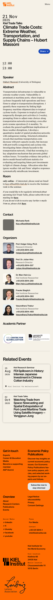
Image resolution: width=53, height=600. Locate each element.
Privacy (31, 502)
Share (43, 51)
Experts (6, 455)
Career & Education (12, 458)
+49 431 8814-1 (36, 530)
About (6, 501)
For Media (33, 522)
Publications (8, 507)
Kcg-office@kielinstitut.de (28, 223)
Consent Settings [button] (36, 505)
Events (6, 510)
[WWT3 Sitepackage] (12, 4)
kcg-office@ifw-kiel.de (16, 184)
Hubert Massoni (10, 82)
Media (6, 461)
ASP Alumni (8, 470)
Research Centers (11, 504)
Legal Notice (33, 496)
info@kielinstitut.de (37, 533)
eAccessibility (34, 499)
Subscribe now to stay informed (39, 486)
